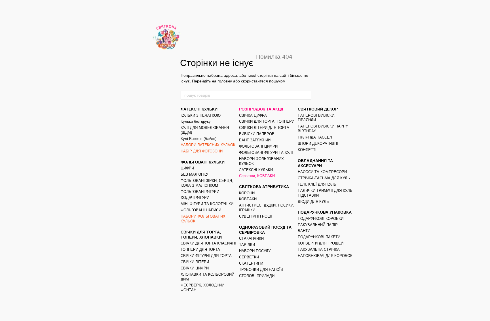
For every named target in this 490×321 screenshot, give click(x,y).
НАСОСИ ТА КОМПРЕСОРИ (322, 172)
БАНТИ (304, 231)
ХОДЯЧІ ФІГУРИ (195, 197)
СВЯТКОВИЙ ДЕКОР (318, 109)
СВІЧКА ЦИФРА (253, 115)
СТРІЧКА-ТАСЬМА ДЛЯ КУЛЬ (324, 178)
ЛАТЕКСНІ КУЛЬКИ (199, 109)
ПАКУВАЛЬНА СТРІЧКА (319, 249)
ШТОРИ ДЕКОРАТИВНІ (318, 143)
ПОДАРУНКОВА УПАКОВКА (325, 212)
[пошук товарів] (306, 95)
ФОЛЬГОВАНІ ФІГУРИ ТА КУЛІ (266, 152)
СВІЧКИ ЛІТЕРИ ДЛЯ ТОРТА (264, 128)
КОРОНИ (247, 193)
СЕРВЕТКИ (249, 257)
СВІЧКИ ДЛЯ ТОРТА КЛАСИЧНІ (208, 243)
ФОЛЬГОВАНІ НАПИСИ (201, 210)
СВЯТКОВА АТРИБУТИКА (264, 186)
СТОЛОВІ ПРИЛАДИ (256, 276)
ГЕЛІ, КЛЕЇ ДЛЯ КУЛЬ (317, 184)
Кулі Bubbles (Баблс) (198, 139)
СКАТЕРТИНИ (251, 263)
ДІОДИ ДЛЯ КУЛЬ (313, 201)
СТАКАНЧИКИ (251, 238)
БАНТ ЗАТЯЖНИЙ (255, 140)
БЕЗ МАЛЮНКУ (194, 174)
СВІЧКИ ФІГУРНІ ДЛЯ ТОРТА (206, 256)
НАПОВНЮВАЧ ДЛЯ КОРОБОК (325, 256)
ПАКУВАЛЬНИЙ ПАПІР (318, 225)
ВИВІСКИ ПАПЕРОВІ (257, 134)
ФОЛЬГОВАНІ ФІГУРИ (200, 192)
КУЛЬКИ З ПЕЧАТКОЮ (201, 115)
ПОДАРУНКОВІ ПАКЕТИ (319, 237)
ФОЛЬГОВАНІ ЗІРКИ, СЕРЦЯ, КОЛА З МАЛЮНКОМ (207, 183)
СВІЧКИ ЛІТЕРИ (195, 262)
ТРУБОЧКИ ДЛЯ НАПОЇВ (261, 269)
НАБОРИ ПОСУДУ (255, 251)
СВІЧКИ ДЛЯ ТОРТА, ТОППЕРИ (266, 121)
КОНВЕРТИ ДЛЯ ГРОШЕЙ (320, 243)
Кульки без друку (196, 121)
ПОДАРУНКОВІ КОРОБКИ (320, 218)
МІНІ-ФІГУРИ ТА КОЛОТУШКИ (207, 204)
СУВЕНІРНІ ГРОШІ (255, 216)
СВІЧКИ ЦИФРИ (195, 268)
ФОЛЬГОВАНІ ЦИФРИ (258, 146)
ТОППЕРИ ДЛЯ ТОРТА (200, 249)
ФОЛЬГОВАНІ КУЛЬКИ (203, 162)
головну (224, 81)
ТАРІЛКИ (247, 245)
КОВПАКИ (248, 199)
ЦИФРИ (187, 168)
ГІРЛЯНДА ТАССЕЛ (315, 137)
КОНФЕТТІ (307, 150)
